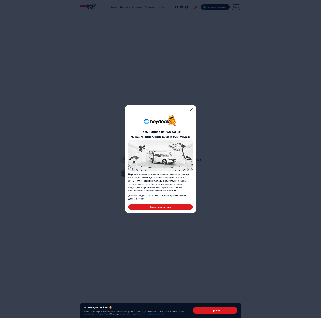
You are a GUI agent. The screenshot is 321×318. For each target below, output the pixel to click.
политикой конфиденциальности (151, 314)
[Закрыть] (191, 109)
